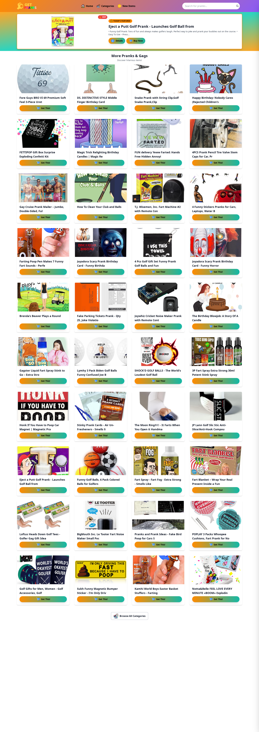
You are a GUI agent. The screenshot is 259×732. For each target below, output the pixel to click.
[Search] (237, 6)
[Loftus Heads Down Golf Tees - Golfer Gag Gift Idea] (43, 515)
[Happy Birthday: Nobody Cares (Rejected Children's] (216, 78)
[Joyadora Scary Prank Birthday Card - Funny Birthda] (101, 242)
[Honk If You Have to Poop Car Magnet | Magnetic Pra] (43, 406)
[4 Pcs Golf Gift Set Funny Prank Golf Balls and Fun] (158, 242)
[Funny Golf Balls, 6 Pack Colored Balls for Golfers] (101, 460)
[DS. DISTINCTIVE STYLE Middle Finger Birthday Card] (101, 78)
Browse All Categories (133, 616)
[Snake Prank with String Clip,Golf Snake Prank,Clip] (158, 78)
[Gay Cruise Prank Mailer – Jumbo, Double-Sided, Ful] (43, 188)
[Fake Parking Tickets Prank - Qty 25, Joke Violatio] (101, 297)
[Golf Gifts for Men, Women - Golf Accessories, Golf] (43, 569)
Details (119, 40)
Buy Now (138, 40)
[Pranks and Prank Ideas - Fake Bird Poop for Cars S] (158, 515)
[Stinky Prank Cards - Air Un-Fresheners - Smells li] (101, 406)
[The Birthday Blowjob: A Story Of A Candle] (216, 297)
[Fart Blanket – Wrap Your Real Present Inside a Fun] (216, 460)
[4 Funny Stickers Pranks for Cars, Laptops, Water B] (216, 188)
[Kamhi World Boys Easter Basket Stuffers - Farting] (158, 569)
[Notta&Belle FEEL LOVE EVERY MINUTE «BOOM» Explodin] (216, 569)
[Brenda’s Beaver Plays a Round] (43, 297)
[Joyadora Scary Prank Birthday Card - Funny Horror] (216, 242)
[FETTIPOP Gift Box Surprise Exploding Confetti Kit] (43, 133)
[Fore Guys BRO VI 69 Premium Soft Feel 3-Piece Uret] (43, 78)
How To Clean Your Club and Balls (99, 207)
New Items (128, 6)
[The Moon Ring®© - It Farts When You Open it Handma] (158, 406)
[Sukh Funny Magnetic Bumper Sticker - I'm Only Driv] (101, 569)
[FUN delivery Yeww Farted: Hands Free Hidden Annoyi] (158, 133)
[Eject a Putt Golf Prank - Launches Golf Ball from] (43, 460)
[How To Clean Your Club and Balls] (101, 188)
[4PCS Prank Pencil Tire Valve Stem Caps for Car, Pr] (216, 133)
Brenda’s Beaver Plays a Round (40, 316)
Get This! (45, 108)
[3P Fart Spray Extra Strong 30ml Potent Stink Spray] (216, 351)
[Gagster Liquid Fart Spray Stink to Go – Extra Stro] (43, 351)
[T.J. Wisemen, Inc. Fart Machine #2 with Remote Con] (158, 188)
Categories (107, 6)
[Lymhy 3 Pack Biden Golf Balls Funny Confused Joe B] (101, 351)
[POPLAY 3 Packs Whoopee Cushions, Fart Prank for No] (216, 515)
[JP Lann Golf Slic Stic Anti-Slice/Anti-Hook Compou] (216, 406)
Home (89, 6)
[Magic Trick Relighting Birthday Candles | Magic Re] (101, 133)
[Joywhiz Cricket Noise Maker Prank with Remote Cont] (158, 297)
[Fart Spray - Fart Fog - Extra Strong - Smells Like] (158, 460)
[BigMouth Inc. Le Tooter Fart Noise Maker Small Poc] (101, 515)
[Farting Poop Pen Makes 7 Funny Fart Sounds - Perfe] (43, 242)
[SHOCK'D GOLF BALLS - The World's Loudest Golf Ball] (158, 351)
